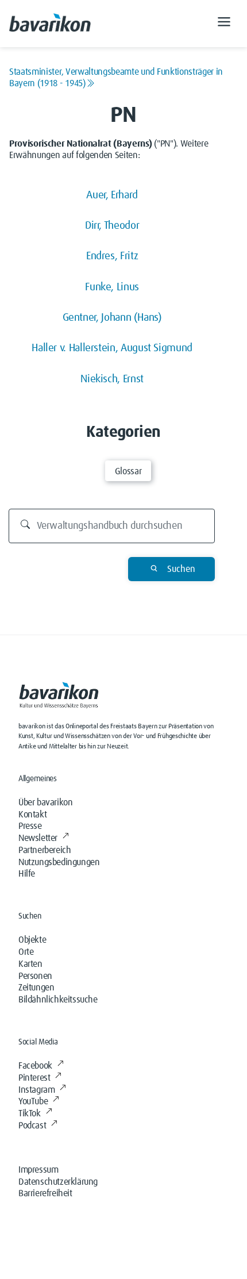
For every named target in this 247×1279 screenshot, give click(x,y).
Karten (30, 964)
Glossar (128, 471)
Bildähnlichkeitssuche (58, 999)
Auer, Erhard (112, 195)
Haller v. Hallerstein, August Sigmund (112, 348)
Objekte (32, 939)
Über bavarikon (45, 802)
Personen (35, 976)
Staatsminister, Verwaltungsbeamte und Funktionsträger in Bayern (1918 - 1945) (116, 77)
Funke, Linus (112, 287)
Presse (30, 826)
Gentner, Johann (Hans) (112, 317)
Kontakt (32, 814)
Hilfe (26, 873)
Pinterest (34, 1077)
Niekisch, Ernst (112, 379)
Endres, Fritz (112, 256)
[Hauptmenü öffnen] (224, 23)
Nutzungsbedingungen (58, 862)
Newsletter (37, 838)
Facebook (35, 1065)
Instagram (36, 1089)
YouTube (33, 1101)
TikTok (29, 1113)
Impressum (38, 1169)
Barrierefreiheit (45, 1193)
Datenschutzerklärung (58, 1181)
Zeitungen (36, 987)
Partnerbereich (44, 850)
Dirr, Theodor (112, 225)
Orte (25, 952)
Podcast (32, 1125)
